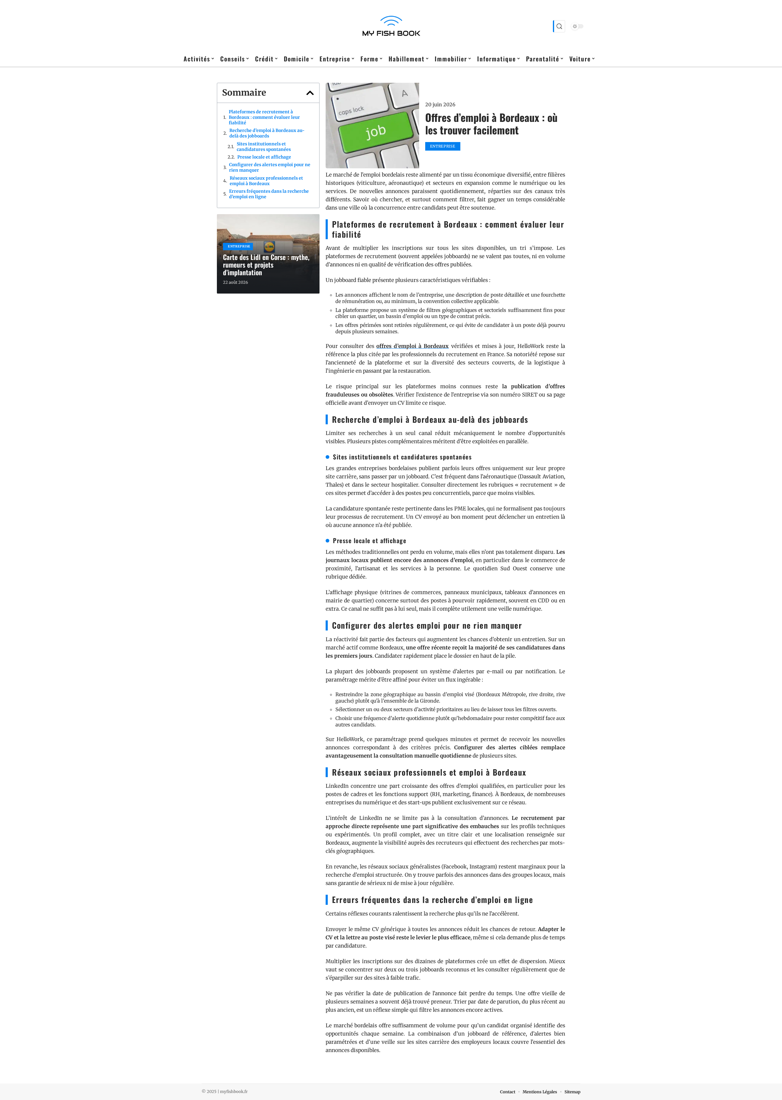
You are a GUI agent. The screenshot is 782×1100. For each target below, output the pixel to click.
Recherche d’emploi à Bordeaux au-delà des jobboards (267, 133)
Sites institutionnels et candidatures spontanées (264, 146)
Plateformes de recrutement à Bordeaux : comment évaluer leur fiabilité (264, 117)
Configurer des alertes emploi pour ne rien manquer (269, 167)
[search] (559, 26)
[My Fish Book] (391, 26)
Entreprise (239, 246)
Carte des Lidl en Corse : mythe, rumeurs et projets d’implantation (266, 264)
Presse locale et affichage (264, 157)
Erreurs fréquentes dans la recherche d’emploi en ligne (269, 193)
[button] (310, 93)
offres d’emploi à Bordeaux (412, 346)
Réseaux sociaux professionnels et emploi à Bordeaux (266, 180)
